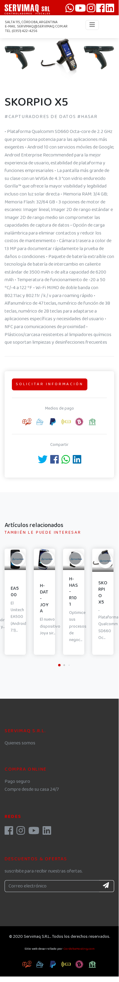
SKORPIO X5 (102, 592)
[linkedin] (47, 832)
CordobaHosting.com (79, 949)
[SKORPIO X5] (20, 56)
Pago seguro (17, 781)
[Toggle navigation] (92, 25)
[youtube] (33, 832)
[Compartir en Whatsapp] (66, 461)
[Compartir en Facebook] (54, 461)
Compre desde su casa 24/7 (32, 789)
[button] (59, 75)
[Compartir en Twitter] (42, 461)
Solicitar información (49, 384)
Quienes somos (20, 743)
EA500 (15, 591)
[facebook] (9, 832)
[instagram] (20, 832)
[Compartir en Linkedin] (77, 461)
